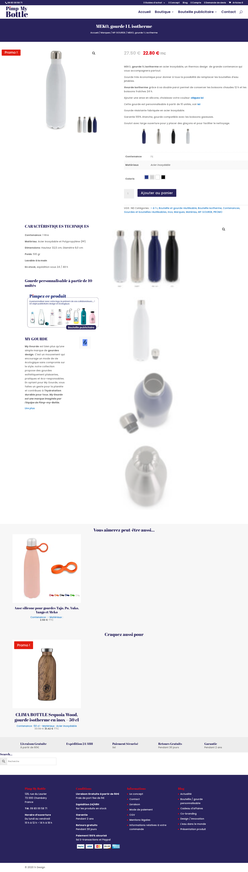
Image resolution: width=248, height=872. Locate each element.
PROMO (217, 212)
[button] (94, 53)
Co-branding (188, 813)
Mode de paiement (141, 809)
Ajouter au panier (157, 193)
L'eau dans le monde (193, 824)
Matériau (191, 212)
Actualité (185, 794)
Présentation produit (193, 829)
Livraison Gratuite (33, 744)
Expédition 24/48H (79, 744)
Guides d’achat (153, 3)
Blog (185, 3)
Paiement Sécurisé (125, 744)
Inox (170, 212)
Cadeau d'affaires (191, 808)
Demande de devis (215, 3)
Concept (175, 3)
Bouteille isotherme (210, 208)
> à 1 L (154, 208)
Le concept (136, 794)
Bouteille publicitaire (196, 12)
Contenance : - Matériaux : (46, 618)
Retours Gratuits (170, 744)
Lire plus (30, 408)
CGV (132, 815)
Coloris (129, 178)
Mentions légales (139, 820)
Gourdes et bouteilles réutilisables (145, 212)
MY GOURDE (118, 32)
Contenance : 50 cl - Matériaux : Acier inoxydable (47, 727)
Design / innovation (192, 818)
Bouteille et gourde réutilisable (178, 208)
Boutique (163, 12)
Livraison (134, 804)
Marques (105, 32)
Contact (228, 12)
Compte (196, 3)
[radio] (146, 177)
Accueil (144, 12)
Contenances (231, 208)
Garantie (210, 744)
